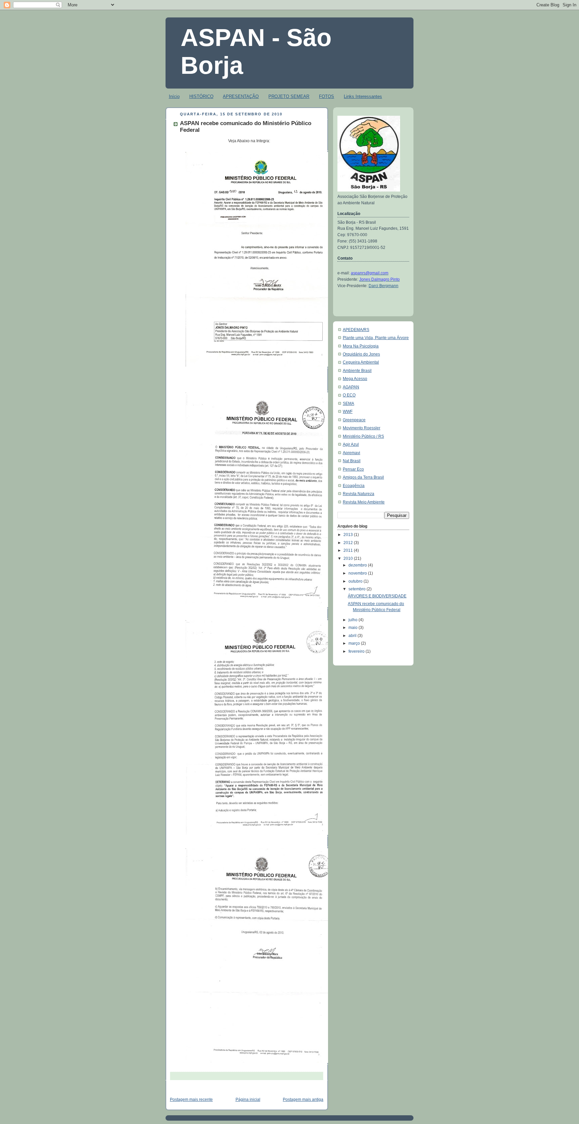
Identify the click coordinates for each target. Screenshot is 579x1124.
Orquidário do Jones (361, 354)
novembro (358, 573)
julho (353, 620)
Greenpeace (354, 420)
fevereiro (357, 651)
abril (353, 635)
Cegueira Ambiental (361, 362)
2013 (348, 534)
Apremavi (351, 452)
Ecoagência (354, 485)
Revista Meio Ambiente (364, 502)
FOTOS (326, 96)
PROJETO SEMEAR (288, 96)
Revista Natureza (358, 493)
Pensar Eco (353, 469)
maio (353, 627)
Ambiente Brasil (357, 370)
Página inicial (248, 1099)
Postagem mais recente (191, 1099)
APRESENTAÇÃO (241, 96)
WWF (347, 411)
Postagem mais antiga (303, 1099)
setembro (357, 589)
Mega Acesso (355, 378)
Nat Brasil (352, 461)
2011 (348, 550)
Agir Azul (351, 444)
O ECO (349, 395)
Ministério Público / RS (363, 436)
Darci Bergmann (383, 285)
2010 (348, 558)
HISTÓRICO (201, 96)
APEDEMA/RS (356, 329)
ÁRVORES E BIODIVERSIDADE (377, 596)
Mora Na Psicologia (361, 346)
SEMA (348, 403)
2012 (348, 542)
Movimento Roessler (361, 428)
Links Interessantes (363, 96)
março (354, 643)
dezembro (358, 565)
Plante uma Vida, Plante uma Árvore (376, 337)
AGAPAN (351, 387)
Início (174, 96)
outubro (356, 581)
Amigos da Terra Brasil (363, 477)
